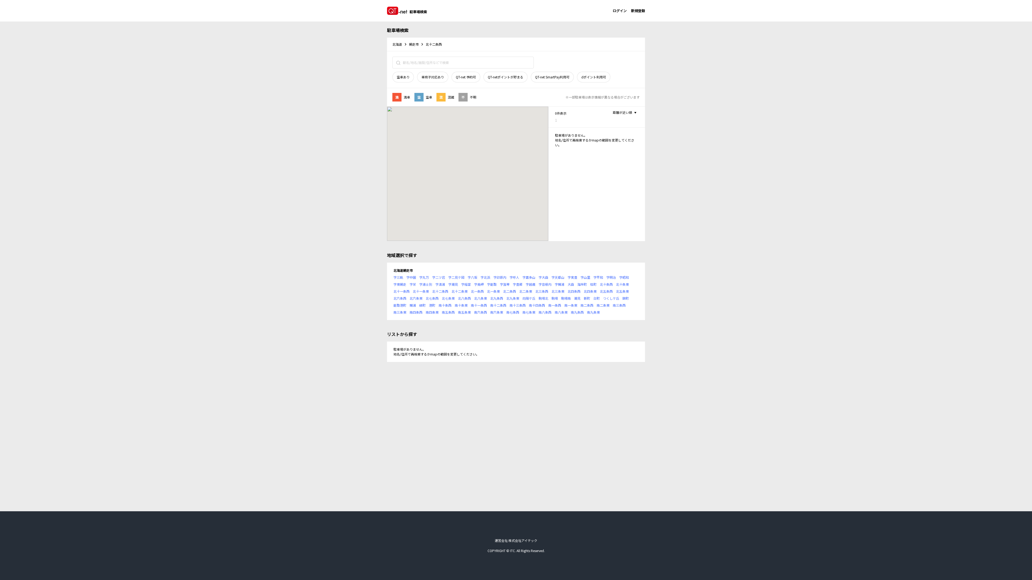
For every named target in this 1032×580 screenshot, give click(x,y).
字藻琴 (505, 284)
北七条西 (432, 298)
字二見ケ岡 (456, 277)
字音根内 (545, 284)
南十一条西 (479, 305)
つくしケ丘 (611, 298)
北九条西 (496, 298)
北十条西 (606, 284)
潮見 (577, 298)
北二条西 (509, 291)
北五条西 (606, 291)
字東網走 (399, 284)
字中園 (411, 277)
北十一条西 (401, 291)
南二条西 (586, 305)
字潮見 (453, 284)
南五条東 (464, 312)
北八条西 (464, 298)
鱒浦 (413, 305)
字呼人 (514, 277)
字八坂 (472, 277)
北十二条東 (460, 291)
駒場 (554, 298)
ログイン (620, 10)
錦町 (625, 298)
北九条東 (512, 298)
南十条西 (445, 305)
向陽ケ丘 (528, 298)
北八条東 (480, 298)
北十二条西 (440, 291)
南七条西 (512, 312)
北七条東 (448, 298)
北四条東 (590, 291)
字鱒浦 (559, 284)
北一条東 (493, 291)
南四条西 (416, 312)
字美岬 (479, 284)
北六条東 (416, 298)
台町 (596, 298)
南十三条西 (518, 305)
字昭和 (624, 277)
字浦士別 (425, 284)
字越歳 (530, 284)
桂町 (593, 284)
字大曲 (543, 277)
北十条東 (622, 284)
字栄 (413, 284)
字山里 (585, 277)
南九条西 (577, 312)
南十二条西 (498, 305)
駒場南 (566, 298)
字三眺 (398, 277)
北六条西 (399, 298)
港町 (432, 305)
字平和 (598, 277)
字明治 (611, 277)
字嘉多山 (528, 277)
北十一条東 (421, 291)
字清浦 (440, 284)
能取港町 (399, 305)
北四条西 (574, 291)
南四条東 (432, 312)
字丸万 (424, 277)
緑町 (422, 305)
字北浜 (485, 277)
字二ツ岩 (438, 277)
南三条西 (619, 305)
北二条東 (525, 291)
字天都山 (557, 277)
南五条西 (448, 312)
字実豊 (572, 277)
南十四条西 (537, 305)
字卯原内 (499, 277)
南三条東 (399, 312)
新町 (587, 298)
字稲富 (466, 284)
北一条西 (477, 291)
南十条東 (461, 305)
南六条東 (496, 312)
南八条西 (545, 312)
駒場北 (543, 298)
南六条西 (480, 312)
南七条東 (528, 312)
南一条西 (554, 305)
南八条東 (561, 312)
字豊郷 (517, 284)
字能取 (492, 284)
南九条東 (593, 312)
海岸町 (582, 284)
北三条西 (541, 291)
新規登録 (638, 10)
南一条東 (570, 305)
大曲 (571, 284)
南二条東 (603, 305)
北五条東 (622, 291)
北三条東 (557, 291)
